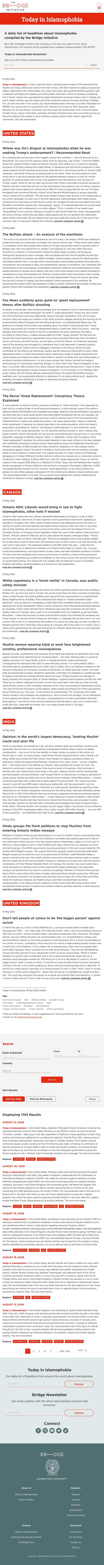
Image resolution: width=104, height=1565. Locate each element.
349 (67, 1351)
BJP (26, 1000)
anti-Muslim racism (12, 1000)
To (79, 1051)
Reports (76, 1494)
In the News (76, 1532)
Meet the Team (26, 1500)
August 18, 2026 (13, 1257)
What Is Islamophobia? (26, 1494)
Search (52, 1079)
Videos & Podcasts (75, 1515)
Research (76, 1488)
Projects (26, 1525)
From (56, 1051)
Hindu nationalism (11, 1006)
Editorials (75, 1505)
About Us (26, 1488)
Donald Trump (56, 1000)
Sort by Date (13, 1099)
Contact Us (75, 1542)
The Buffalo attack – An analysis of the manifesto (43, 234)
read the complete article (67, 221)
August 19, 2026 (13, 1213)
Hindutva (28, 1006)
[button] (79, 1384)
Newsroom (75, 1525)
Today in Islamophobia (26, 1532)
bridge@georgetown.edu (29, 1017)
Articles (76, 1500)
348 (62, 1351)
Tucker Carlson (36, 1009)
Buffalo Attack (39, 1000)
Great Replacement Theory (29, 1003)
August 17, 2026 (13, 1304)
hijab (48, 1003)
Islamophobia (42, 1006)
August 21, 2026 (13, 1122)
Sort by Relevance (41, 1099)
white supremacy (55, 1009)
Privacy (75, 1547)
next (81, 1350)
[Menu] (99, 8)
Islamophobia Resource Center (26, 1537)
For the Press (75, 1537)
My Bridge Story (26, 1542)
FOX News (8, 1003)
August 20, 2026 (14, 1166)
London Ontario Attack (14, 1009)
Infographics (76, 1510)
